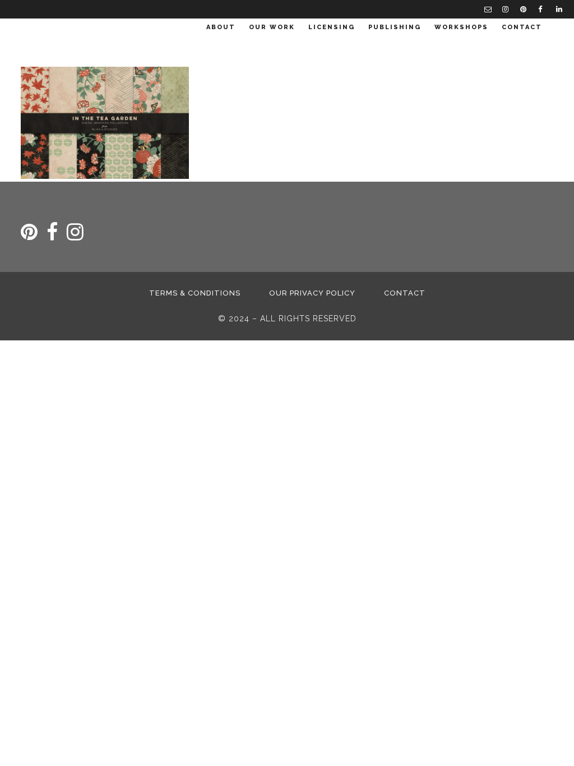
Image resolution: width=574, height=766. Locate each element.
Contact (404, 293)
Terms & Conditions (194, 293)
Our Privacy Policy (312, 293)
